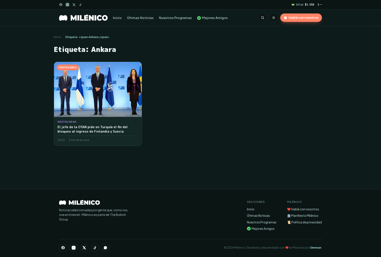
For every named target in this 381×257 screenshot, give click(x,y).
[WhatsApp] (105, 248)
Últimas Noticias (140, 18)
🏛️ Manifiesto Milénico (302, 215)
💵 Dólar (302, 4)
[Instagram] (67, 4)
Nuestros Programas (175, 18)
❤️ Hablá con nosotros (303, 209)
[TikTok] (80, 4)
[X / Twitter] (74, 4)
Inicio (117, 18)
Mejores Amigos (213, 18)
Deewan (315, 247)
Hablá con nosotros (303, 17)
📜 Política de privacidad (304, 222)
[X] (84, 248)
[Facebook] (61, 4)
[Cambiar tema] (273, 17)
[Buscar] (262, 17)
